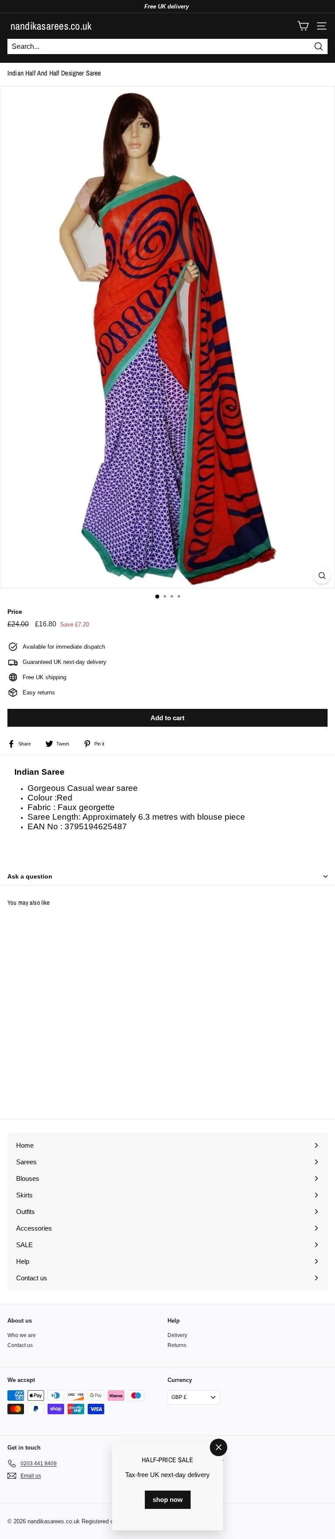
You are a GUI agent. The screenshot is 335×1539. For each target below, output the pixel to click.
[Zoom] (322, 576)
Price (14, 611)
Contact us (20, 1345)
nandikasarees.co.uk (51, 26)
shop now (168, 1499)
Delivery (177, 1335)
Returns (177, 1345)
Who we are (21, 1335)
